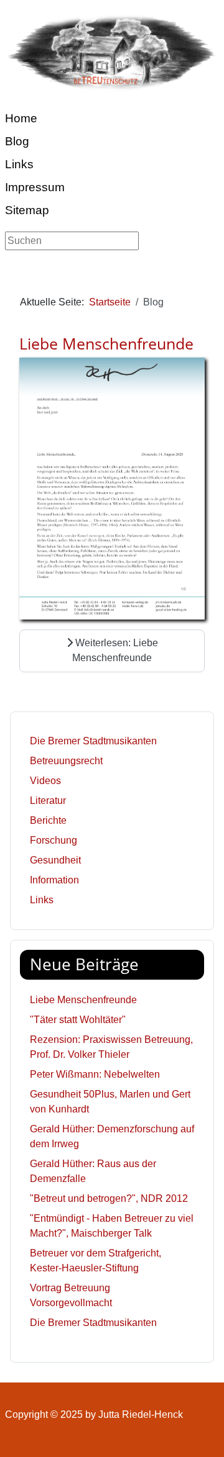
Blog (17, 141)
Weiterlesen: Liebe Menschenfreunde (115, 650)
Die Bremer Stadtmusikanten (93, 741)
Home (21, 118)
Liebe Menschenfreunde (106, 343)
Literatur (48, 800)
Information (54, 880)
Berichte (48, 820)
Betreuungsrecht (66, 761)
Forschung (53, 840)
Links (19, 164)
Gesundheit (55, 860)
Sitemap (27, 210)
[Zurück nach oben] (202, 1434)
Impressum (35, 187)
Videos (45, 780)
